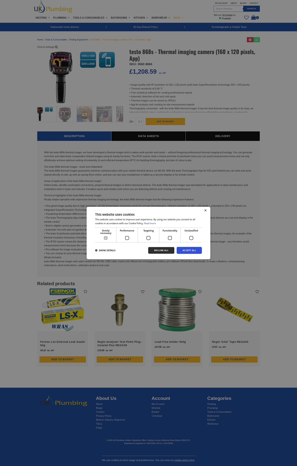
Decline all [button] (161, 250)
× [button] (205, 210)
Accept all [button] (189, 250)
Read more (150, 223)
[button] (105, 250)
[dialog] (148, 233)
